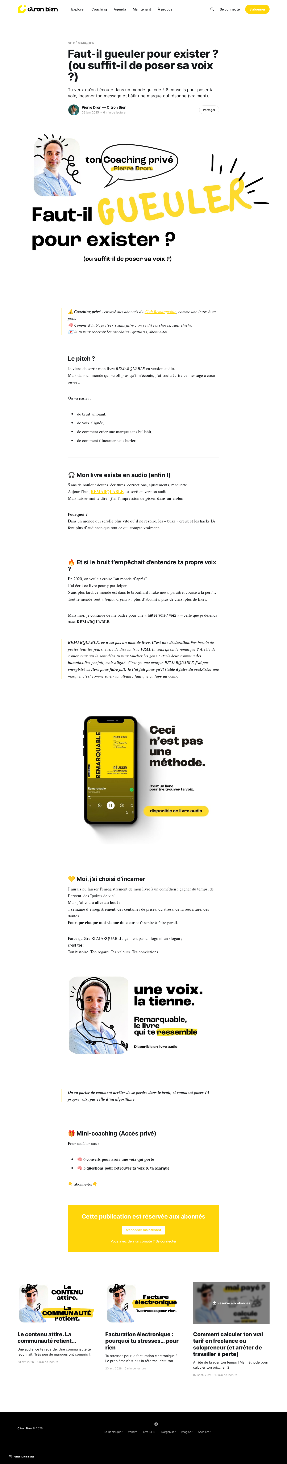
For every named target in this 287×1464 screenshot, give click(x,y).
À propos (165, 9)
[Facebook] (156, 1424)
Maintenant (142, 9)
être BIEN (149, 1432)
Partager (209, 110)
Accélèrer (204, 1432)
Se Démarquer (113, 1432)
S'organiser (168, 1432)
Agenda (120, 9)
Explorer (78, 9)
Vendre (132, 1432)
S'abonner (257, 9)
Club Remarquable (160, 311)
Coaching (99, 9)
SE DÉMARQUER (81, 43)
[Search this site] (212, 9)
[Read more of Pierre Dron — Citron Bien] (74, 110)
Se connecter (230, 9)
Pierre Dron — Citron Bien (104, 107)
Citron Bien (24, 1428)
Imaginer (186, 1432)
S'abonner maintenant (143, 1230)
